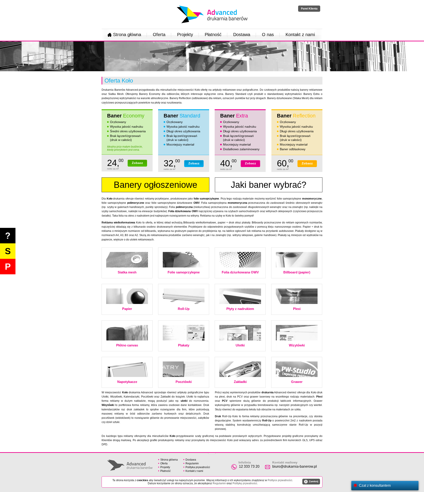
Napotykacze (127, 382)
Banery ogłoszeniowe (155, 185)
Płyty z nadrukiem (240, 309)
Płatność (213, 34)
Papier (127, 309)
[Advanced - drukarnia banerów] (212, 4)
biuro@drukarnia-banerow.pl (294, 466)
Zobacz (137, 163)
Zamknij (311, 481)
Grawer (297, 382)
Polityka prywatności (198, 467)
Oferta (159, 34)
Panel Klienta (309, 8)
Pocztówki (184, 382)
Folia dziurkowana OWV (240, 272)
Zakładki (240, 382)
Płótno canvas (127, 345)
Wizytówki (297, 345)
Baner (125, 116)
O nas (268, 34)
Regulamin (192, 463)
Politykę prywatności (245, 483)
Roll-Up (183, 309)
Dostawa (241, 34)
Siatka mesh (127, 272)
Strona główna (127, 34)
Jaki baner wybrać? (268, 185)
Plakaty (183, 345)
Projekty (185, 34)
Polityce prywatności (280, 480)
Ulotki (240, 345)
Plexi (297, 309)
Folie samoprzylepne (184, 272)
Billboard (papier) (296, 272)
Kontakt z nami (300, 34)
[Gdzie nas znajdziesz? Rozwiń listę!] (212, 452)
